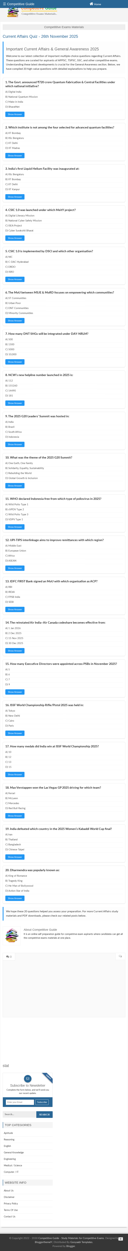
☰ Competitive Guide (18, 4)
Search (44, 1114)
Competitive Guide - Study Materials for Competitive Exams (71, 1238)
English (7, 1146)
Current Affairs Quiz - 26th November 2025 (40, 36)
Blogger (70, 1246)
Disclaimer (9, 1197)
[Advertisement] (64, 1040)
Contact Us (9, 1217)
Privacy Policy (11, 1204)
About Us (9, 1191)
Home (97, 4)
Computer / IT (11, 1172)
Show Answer (15, 114)
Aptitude (8, 1133)
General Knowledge (14, 1153)
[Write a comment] (120, 956)
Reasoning (9, 1140)
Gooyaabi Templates (81, 1242)
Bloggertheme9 (43, 1242)
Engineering (10, 1159)
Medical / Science (13, 1165)
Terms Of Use (11, 1210)
